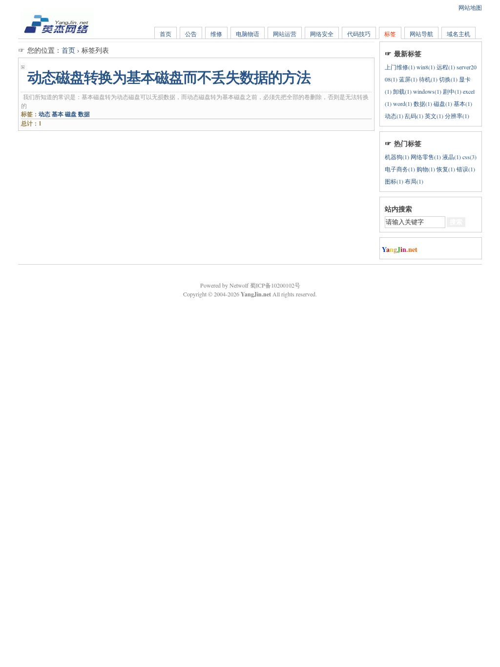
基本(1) (463, 103)
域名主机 (458, 34)
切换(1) (448, 79)
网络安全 (321, 34)
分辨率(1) (457, 116)
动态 (44, 114)
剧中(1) (452, 91)
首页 (165, 34)
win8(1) (426, 67)
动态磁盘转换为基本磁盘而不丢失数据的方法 (169, 77)
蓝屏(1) (408, 79)
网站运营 (284, 34)
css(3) (469, 157)
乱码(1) (414, 116)
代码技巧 (359, 34)
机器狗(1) (397, 157)
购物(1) (426, 169)
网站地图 (470, 7)
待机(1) (428, 79)
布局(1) (414, 181)
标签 (390, 34)
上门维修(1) (400, 67)
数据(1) (423, 103)
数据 (84, 114)
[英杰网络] (57, 34)
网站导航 (421, 34)
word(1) (402, 103)
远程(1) (446, 67)
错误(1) (466, 169)
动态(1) (394, 116)
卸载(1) (402, 91)
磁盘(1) (443, 103)
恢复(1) (446, 169)
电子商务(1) (400, 169)
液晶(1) (451, 157)
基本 (57, 114)
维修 (216, 34)
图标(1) (394, 181)
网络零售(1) (426, 157)
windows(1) (427, 91)
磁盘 (71, 114)
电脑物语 (247, 34)
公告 (191, 34)
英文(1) (434, 116)
